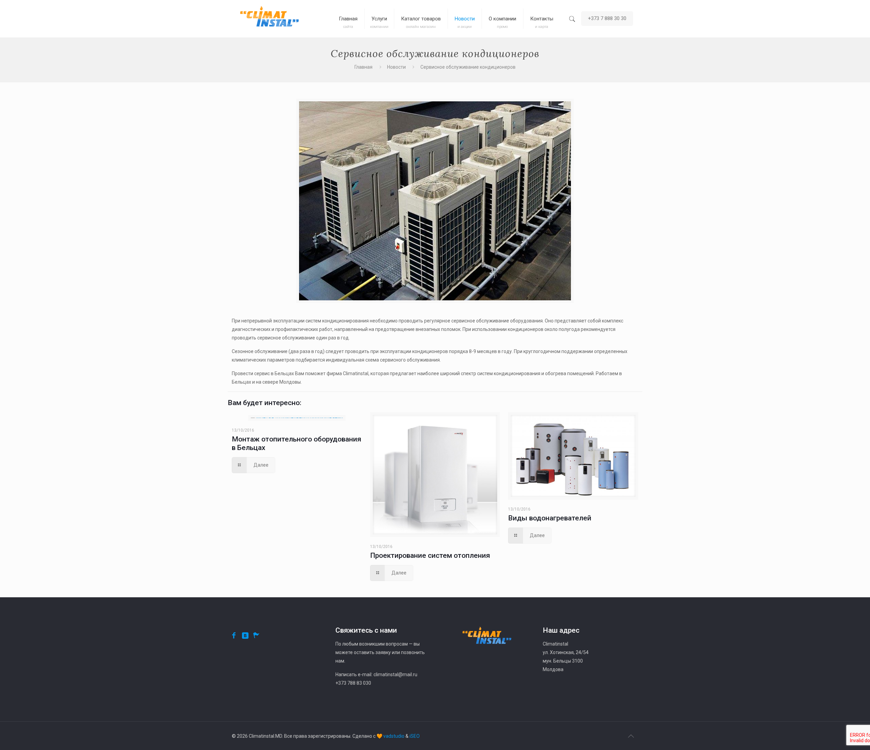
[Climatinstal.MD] (269, 18)
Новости (396, 67)
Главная (363, 67)
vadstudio (393, 736)
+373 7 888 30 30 (607, 18)
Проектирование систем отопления (430, 555)
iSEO (415, 736)
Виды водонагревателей (549, 518)
